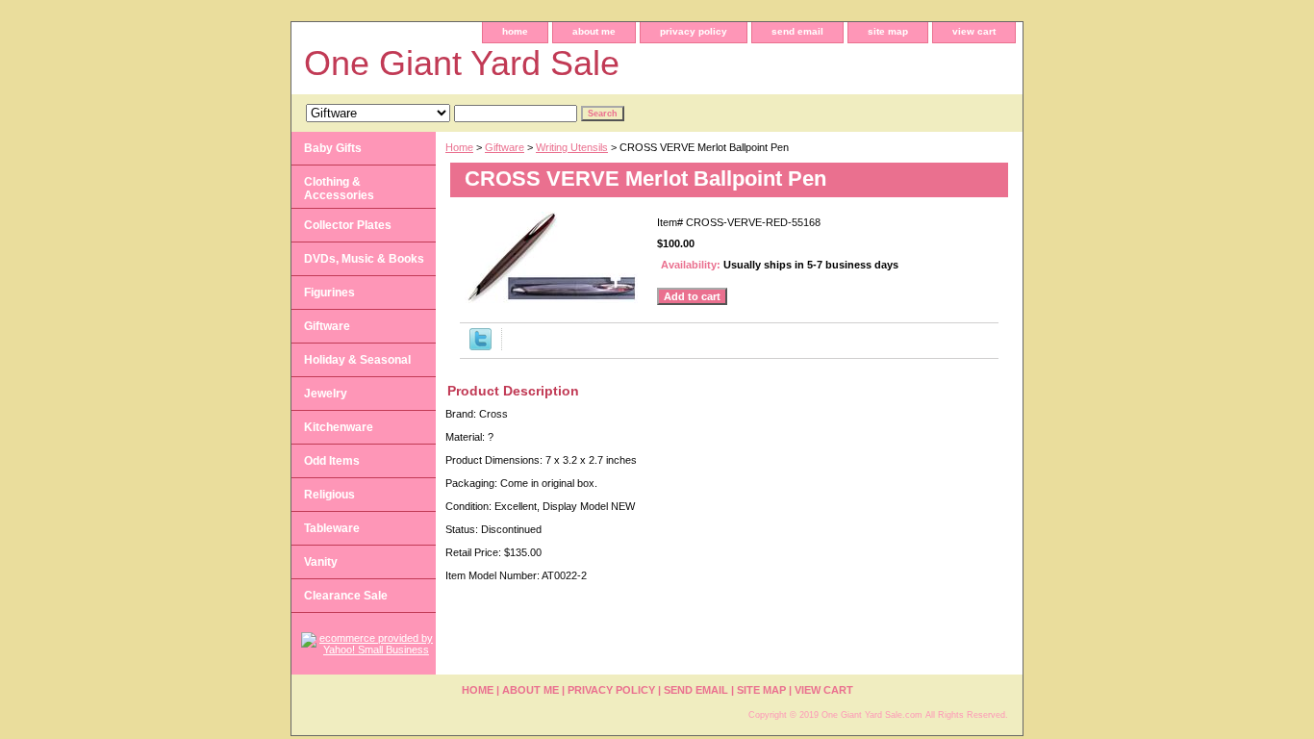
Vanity (321, 562)
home (515, 31)
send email (797, 31)
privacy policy (693, 31)
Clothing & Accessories (339, 188)
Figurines (329, 292)
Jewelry (325, 393)
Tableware (332, 528)
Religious (329, 494)
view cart (974, 31)
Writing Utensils (572, 147)
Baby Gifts (333, 148)
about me (594, 31)
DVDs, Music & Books (364, 259)
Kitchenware (338, 427)
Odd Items (332, 461)
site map (888, 31)
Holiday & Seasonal (357, 360)
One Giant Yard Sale (461, 63)
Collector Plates (348, 225)
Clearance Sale (346, 595)
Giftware (504, 147)
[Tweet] (480, 346)
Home (459, 147)
